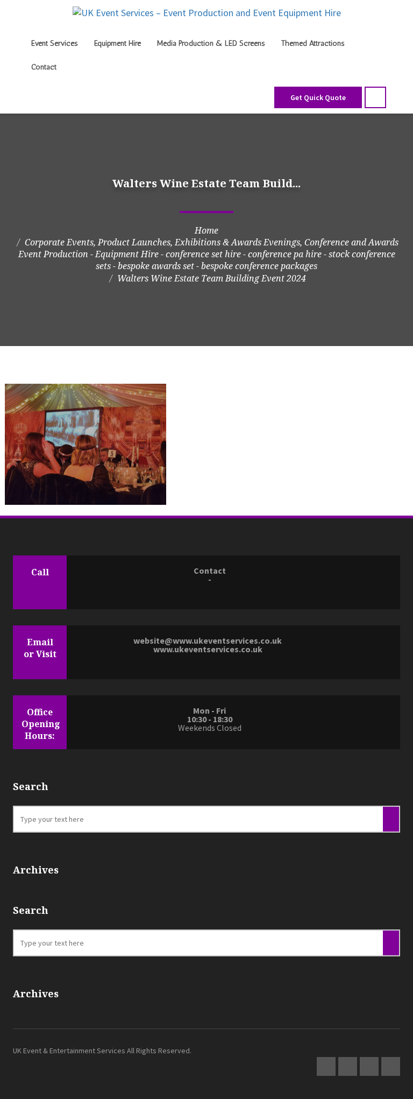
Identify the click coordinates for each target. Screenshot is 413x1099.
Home (206, 230)
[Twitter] (326, 1066)
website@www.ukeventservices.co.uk (207, 640)
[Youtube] (390, 1066)
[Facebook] (369, 1066)
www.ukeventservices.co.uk (207, 649)
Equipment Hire (117, 43)
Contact (43, 67)
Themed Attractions (313, 43)
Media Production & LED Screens (211, 43)
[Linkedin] (347, 1066)
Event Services (54, 43)
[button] (375, 97)
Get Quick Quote (318, 97)
